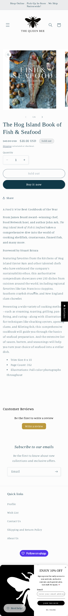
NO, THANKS (51, 610)
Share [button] (10, 197)
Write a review (34, 426)
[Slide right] (42, 117)
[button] (7, 25)
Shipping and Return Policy (24, 529)
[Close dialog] (65, 567)
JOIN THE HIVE (51, 603)
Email (40, 589)
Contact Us (14, 521)
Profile (11, 504)
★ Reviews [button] (64, 311)
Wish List (13, 512)
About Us (12, 538)
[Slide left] (26, 117)
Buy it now (34, 184)
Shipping (7, 146)
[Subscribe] (56, 471)
